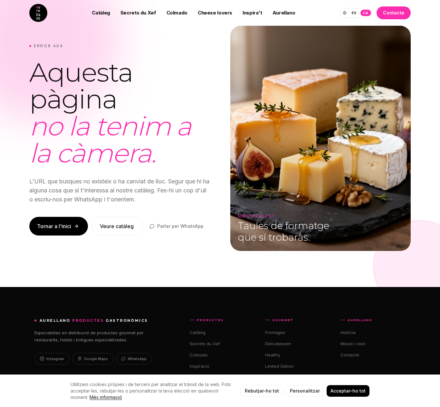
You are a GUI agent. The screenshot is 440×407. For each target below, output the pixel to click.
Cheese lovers (215, 13)
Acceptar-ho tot (348, 390)
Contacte (393, 12)
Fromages (275, 332)
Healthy (272, 354)
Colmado (177, 13)
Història (348, 332)
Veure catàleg (117, 226)
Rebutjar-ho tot (262, 390)
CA (365, 13)
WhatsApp (137, 358)
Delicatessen (278, 343)
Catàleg (101, 13)
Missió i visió (353, 343)
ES (354, 13)
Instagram (55, 358)
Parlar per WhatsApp (180, 226)
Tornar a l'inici (54, 226)
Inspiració (199, 366)
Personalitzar (305, 390)
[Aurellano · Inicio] (38, 13)
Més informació (106, 397)
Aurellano (284, 13)
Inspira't (252, 13)
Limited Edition (279, 366)
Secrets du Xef (138, 13)
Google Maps (96, 358)
